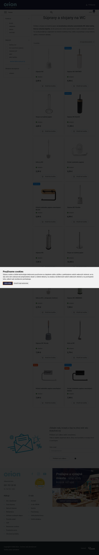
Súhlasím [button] (7, 283)
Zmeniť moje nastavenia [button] (21, 283)
